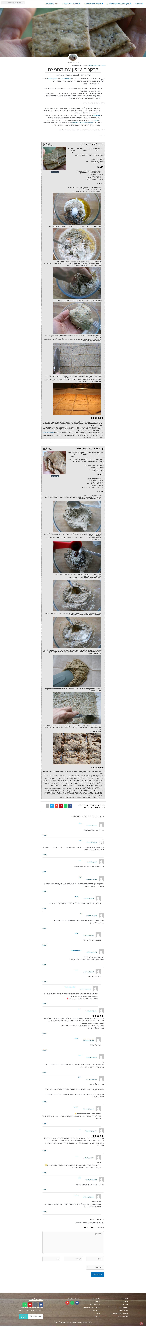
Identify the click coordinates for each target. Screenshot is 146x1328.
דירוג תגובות (100, 1228)
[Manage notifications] (141, 1323)
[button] (70, 806)
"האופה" (103, 65)
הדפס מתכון (55, 172)
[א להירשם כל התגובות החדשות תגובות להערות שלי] (95, 1267)
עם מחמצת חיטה (65, 78)
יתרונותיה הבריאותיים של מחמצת (82, 123)
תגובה (44, 835)
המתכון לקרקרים (48, 432)
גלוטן (96, 120)
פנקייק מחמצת (52, 78)
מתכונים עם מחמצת (94, 65)
